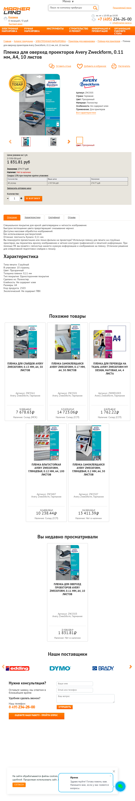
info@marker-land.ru (121, 23)
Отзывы (72, 217)
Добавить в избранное (95, 66)
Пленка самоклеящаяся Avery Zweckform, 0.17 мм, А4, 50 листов (67, 367)
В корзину (33, 198)
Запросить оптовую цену (19, 188)
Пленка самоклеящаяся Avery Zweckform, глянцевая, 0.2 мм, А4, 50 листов (88, 470)
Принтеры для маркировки (81, 41)
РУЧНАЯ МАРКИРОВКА (32, 30)
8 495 (22, 707)
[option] (39, 104)
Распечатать (124, 66)
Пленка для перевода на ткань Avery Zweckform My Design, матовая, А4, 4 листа (109, 369)
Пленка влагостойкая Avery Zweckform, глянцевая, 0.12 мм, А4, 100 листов (46, 470)
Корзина (13, 17)
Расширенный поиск (122, 7)
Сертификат (54, 217)
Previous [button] (10, 142)
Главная (7, 41)
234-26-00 (114, 19)
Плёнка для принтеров (109, 41)
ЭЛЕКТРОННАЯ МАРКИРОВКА (10, 30)
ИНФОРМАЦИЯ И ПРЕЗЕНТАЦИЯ (101, 30)
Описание (12, 217)
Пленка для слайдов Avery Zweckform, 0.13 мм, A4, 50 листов (25, 367)
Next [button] (69, 142)
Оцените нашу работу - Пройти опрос (36, 715)
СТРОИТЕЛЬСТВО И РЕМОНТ (78, 30)
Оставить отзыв (63, 66)
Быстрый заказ (15, 24)
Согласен (19, 784)
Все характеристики (86, 113)
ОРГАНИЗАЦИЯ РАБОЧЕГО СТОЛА (122, 31)
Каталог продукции (23, 41)
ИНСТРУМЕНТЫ (55, 29)
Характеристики (32, 217)
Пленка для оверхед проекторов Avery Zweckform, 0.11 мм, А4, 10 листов (67, 589)
